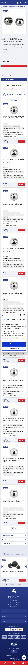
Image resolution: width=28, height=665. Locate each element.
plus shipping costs (12, 62)
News (3, 611)
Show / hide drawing (14, 94)
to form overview (8, 75)
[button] (6, 584)
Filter (15, 88)
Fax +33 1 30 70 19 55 (14, 604)
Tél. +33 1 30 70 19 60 (14, 602)
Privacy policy (10, 659)
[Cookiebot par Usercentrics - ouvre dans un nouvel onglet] (20, 315)
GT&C (15, 658)
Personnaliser (13, 348)
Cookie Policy (17, 659)
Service (4, 621)
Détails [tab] (13, 319)
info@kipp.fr (15, 606)
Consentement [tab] (5, 319)
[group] (14, 570)
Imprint (12, 658)
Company (5, 616)
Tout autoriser (14, 343)
